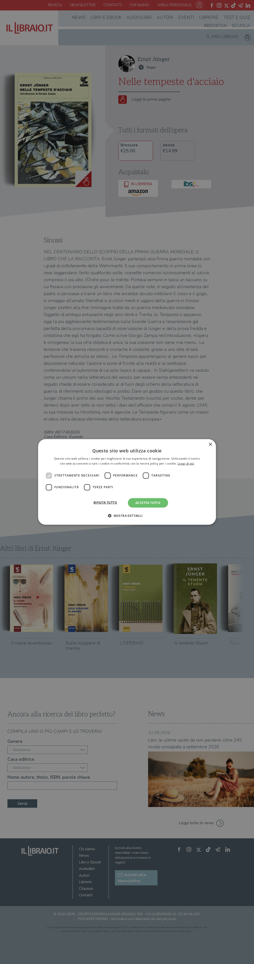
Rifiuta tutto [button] (105, 502)
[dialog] (127, 482)
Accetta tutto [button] (147, 503)
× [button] (210, 444)
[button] (126, 516)
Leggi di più (186, 463)
